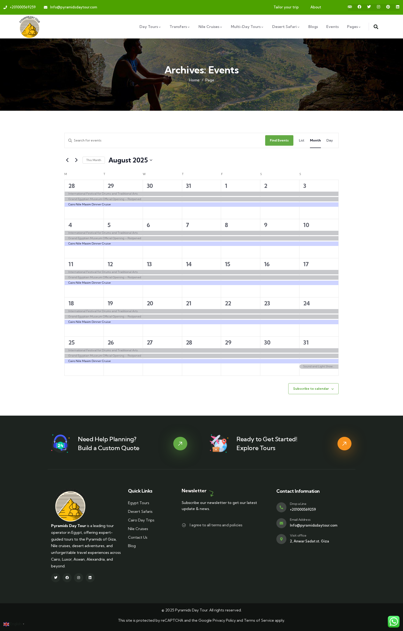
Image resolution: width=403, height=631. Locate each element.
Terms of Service (259, 620)
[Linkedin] (398, 7)
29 (111, 185)
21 (188, 303)
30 (150, 185)
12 (110, 264)
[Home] (70, 505)
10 (306, 224)
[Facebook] (359, 7)
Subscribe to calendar (311, 388)
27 (150, 342)
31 (188, 185)
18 (71, 303)
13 (149, 264)
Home (194, 80)
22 (228, 303)
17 (306, 264)
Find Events (279, 140)
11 (70, 264)
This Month (93, 160)
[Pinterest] (388, 7)
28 (71, 185)
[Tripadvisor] (350, 7)
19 (110, 303)
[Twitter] (369, 7)
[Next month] (76, 160)
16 (266, 264)
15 (227, 264)
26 (111, 342)
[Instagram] (378, 7)
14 (189, 264)
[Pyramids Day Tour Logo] (29, 26)
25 (71, 342)
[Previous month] (67, 160)
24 (306, 303)
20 (150, 303)
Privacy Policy (224, 620)
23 (267, 303)
